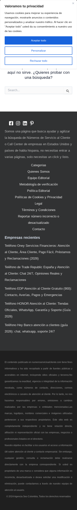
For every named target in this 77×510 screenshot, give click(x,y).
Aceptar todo (38, 40)
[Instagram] (18, 123)
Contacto (38, 229)
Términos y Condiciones (39, 210)
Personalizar (38, 50)
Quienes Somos (38, 171)
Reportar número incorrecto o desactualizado (38, 220)
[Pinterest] (32, 123)
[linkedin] (25, 123)
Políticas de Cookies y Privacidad (38, 197)
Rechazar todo (38, 60)
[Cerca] (73, 3)
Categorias (38, 165)
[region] (38, 34)
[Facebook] (11, 123)
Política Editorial (38, 191)
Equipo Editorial (39, 178)
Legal (38, 203)
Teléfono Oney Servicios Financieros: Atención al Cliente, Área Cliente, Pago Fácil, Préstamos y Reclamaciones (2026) (37, 252)
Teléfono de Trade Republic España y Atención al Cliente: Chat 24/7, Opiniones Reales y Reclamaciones (37, 273)
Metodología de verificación (38, 184)
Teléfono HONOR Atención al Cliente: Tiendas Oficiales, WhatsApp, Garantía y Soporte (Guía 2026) (37, 310)
